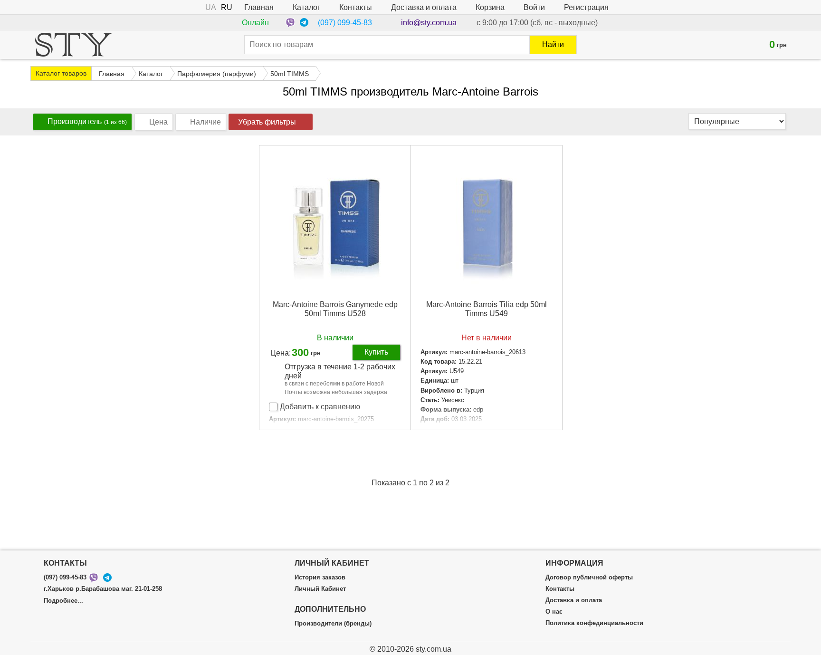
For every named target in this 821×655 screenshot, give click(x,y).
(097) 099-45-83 (345, 23)
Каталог (306, 7)
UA (210, 7)
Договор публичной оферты (589, 577)
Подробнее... (63, 600)
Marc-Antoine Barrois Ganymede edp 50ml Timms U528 (335, 309)
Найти (553, 44)
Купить (376, 352)
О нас (554, 611)
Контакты (355, 7)
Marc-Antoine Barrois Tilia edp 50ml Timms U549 (486, 309)
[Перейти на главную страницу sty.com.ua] (73, 45)
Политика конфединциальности (594, 623)
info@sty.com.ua (429, 23)
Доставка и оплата (424, 7)
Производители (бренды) (333, 623)
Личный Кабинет (320, 589)
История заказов (320, 577)
